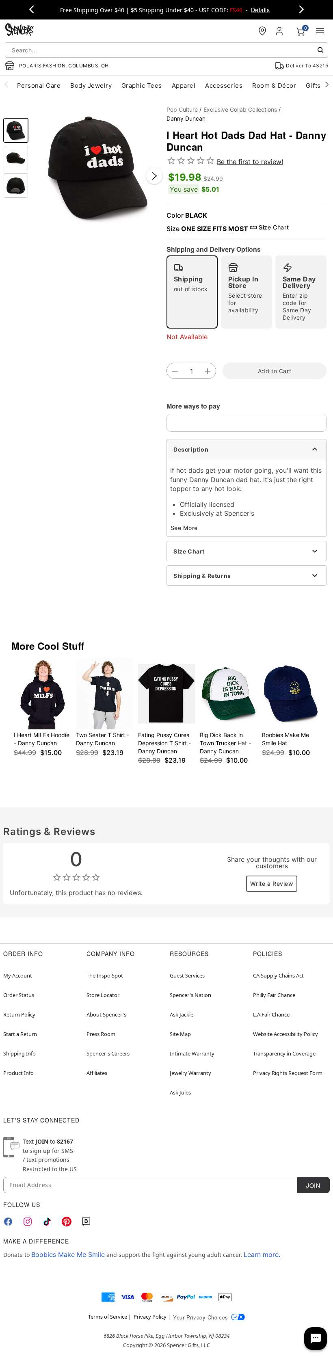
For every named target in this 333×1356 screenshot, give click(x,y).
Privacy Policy (150, 1316)
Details (260, 9)
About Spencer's (106, 1014)
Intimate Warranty (192, 1053)
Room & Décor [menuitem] (274, 85)
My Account (17, 975)
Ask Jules (180, 1092)
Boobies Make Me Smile (68, 1254)
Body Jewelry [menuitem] (91, 85)
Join (313, 1185)
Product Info (18, 1073)
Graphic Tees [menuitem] (141, 85)
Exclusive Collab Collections (240, 109)
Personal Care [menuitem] (39, 85)
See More (184, 527)
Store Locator (102, 995)
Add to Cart (274, 371)
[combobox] (166, 50)
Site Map (180, 1034)
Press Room (100, 1034)
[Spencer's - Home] (19, 30)
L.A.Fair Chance (271, 1014)
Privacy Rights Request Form (287, 1073)
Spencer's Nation (190, 995)
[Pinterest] (66, 1221)
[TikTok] (47, 1221)
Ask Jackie (181, 1014)
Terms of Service (107, 1316)
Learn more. (262, 1254)
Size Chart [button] (274, 227)
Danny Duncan (185, 118)
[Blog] (86, 1221)
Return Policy (19, 1014)
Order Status (18, 995)
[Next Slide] (154, 176)
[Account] (280, 31)
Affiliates (96, 1073)
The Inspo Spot (104, 975)
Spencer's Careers (108, 1053)
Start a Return (20, 1034)
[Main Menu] (320, 31)
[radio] (192, 292)
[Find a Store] (262, 31)
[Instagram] (27, 1221)
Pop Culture (182, 109)
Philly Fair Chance (274, 995)
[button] (97, 168)
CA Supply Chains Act (278, 975)
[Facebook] (8, 1221)
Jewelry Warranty (190, 1073)
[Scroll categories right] (327, 84)
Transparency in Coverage (284, 1053)
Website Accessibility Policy (285, 1034)
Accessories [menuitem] (223, 85)
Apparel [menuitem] (183, 85)
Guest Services (187, 975)
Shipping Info (19, 1053)
